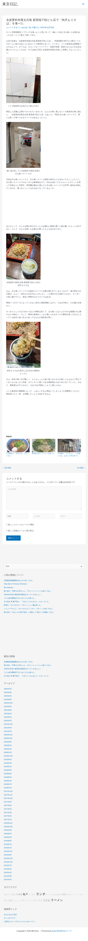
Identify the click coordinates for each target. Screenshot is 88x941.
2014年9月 (8, 855)
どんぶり (16, 900)
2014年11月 (8, 851)
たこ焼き (32, 894)
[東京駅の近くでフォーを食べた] (43, 445)
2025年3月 (8, 689)
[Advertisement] (44, 209)
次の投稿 (81, 468)
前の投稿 (7, 468)
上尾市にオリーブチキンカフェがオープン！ (20, 921)
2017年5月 (8, 805)
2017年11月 (8, 795)
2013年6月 (8, 869)
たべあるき (23, 27)
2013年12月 (8, 858)
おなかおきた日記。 (11, 914)
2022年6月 (8, 714)
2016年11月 (8, 823)
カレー (7, 894)
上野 (34, 900)
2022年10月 (8, 703)
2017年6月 (8, 802)
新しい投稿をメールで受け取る (21, 531)
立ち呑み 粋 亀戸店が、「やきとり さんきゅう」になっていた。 (27, 601)
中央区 (19, 894)
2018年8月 (8, 774)
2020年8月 (8, 742)
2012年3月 (8, 879)
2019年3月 (8, 763)
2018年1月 (8, 788)
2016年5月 (8, 834)
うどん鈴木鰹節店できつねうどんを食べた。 (20, 598)
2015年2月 (8, 844)
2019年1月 (8, 766)
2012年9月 (8, 876)
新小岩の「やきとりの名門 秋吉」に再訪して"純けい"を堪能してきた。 (29, 612)
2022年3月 (8, 721)
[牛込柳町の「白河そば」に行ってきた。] (18, 445)
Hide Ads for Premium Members (15, 584)
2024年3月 (8, 696)
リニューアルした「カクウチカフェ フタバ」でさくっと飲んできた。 (29, 609)
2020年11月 (8, 738)
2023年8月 (8, 699)
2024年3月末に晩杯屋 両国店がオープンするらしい (22, 594)
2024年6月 (8, 692)
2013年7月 (8, 865)
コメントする (11, 27)
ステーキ (28, 900)
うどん (46, 900)
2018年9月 (8, 770)
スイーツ (75, 894)
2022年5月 (8, 717)
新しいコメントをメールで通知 (21, 525)
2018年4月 (8, 781)
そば (10, 900)
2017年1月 (8, 819)
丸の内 (69, 894)
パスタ (39, 900)
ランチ (41, 894)
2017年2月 (8, 816)
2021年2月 (8, 731)
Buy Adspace (8, 587)
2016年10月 (8, 827)
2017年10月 (8, 798)
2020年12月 (8, 735)
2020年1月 (8, 752)
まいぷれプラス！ (10, 918)
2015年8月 (8, 841)
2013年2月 (8, 872)
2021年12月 (8, 724)
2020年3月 (8, 749)
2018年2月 (8, 784)
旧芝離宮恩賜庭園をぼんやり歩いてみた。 (19, 580)
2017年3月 (8, 812)
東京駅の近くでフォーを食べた (43, 453)
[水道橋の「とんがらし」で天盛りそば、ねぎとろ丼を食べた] (69, 445)
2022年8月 (8, 710)
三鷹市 (13, 894)
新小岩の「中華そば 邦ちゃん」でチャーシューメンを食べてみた (27, 591)
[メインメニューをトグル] (83, 4)
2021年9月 (8, 728)
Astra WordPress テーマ (62, 931)
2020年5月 (8, 745)
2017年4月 (8, 809)
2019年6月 (8, 759)
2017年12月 (8, 791)
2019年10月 (8, 756)
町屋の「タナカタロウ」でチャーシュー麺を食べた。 (23, 605)
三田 (22, 900)
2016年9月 (8, 830)
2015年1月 (8, 848)
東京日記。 (11, 4)
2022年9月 (8, 706)
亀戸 (25, 894)
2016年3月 (8, 837)
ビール (49, 894)
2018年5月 (8, 777)
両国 (64, 894)
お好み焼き (56, 894)
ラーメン (57, 900)
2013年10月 (8, 862)
